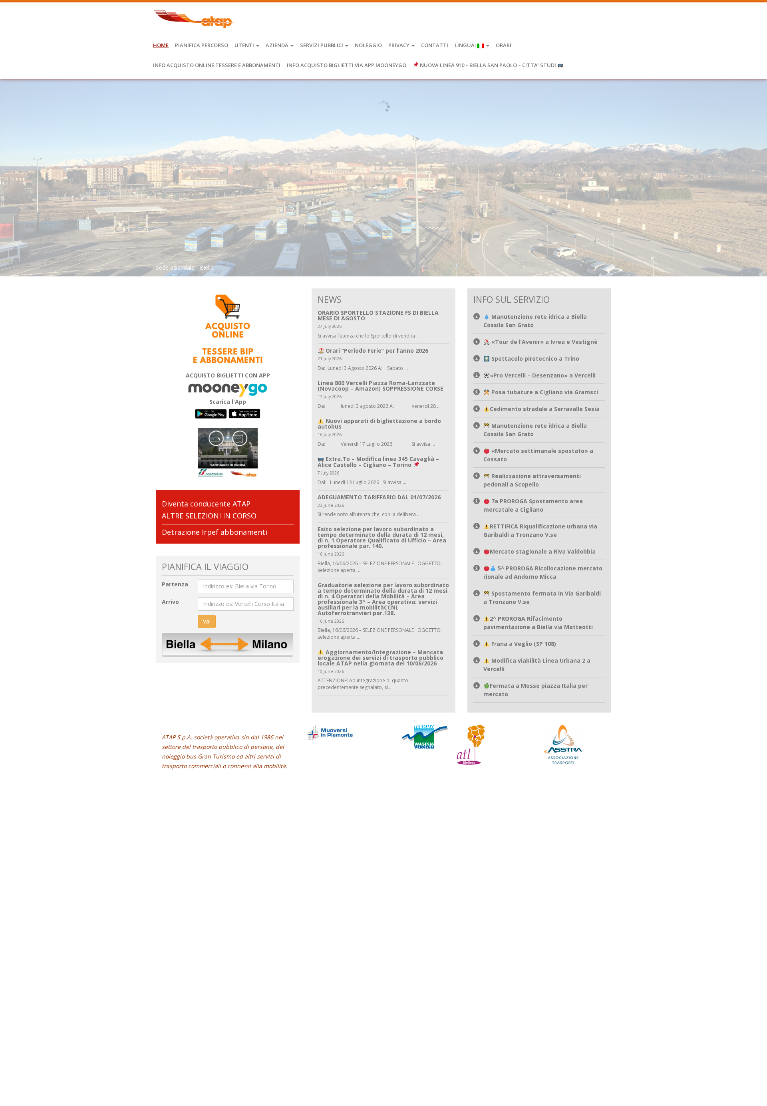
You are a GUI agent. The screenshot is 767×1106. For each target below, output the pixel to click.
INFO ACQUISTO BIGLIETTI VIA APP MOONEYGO (346, 65)
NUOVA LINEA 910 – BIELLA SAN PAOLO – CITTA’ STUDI (488, 65)
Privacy (399, 45)
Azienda (278, 45)
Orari (503, 45)
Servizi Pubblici (322, 45)
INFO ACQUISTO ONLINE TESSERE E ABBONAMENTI (216, 65)
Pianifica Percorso (201, 45)
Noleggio (368, 45)
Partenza (175, 584)
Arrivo (170, 602)
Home (161, 45)
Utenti (244, 45)
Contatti (434, 45)
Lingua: (466, 45)
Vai (207, 621)
